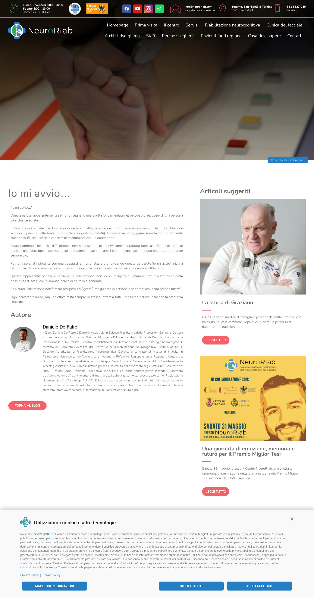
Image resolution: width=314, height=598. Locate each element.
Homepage (117, 25)
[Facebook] (126, 8)
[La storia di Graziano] (253, 293)
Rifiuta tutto (191, 586)
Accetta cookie (259, 586)
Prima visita (146, 25)
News (283, 160)
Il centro (171, 25)
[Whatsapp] (159, 8)
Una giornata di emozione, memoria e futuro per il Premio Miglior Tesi (248, 451)
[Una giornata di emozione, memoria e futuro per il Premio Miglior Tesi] (253, 439)
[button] (292, 518)
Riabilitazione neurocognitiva (232, 25)
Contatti (294, 36)
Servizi (192, 25)
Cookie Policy (51, 575)
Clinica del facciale (284, 25)
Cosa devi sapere (264, 36)
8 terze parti (41, 534)
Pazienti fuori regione (221, 36)
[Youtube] (137, 8)
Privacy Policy (29, 575)
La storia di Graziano (227, 302)
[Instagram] (148, 8)
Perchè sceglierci (178, 36)
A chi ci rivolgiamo (122, 36)
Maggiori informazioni (54, 586)
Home (274, 160)
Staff (151, 36)
